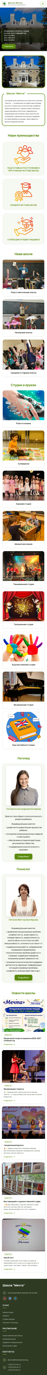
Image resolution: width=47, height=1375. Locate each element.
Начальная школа (9, 1339)
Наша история (8, 1312)
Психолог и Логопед (10, 1323)
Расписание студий (10, 1346)
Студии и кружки (9, 1319)
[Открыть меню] (42, 3)
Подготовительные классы (13, 1336)
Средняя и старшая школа (12, 1342)
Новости (6, 1316)
